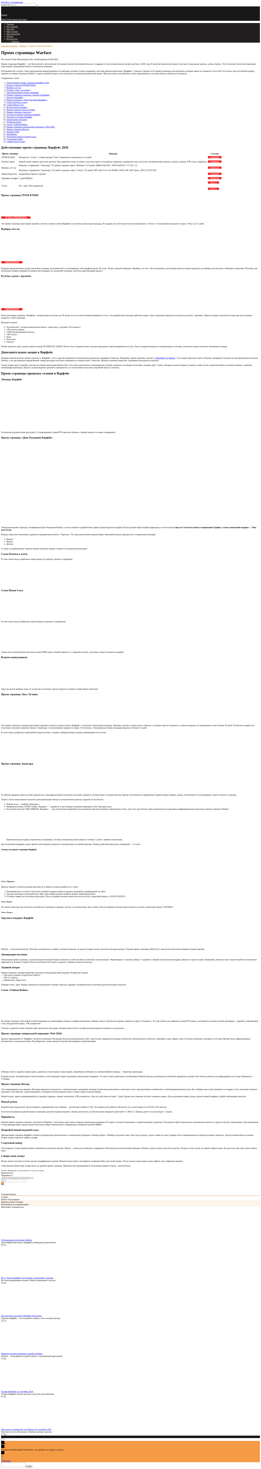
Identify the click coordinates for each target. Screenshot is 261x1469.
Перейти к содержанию (12, 2)
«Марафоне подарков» (165, 358)
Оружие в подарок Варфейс (19, 117)
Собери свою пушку (16, 141)
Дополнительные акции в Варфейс (23, 92)
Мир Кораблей (13, 34)
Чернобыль (12, 134)
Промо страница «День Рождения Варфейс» (27, 100)
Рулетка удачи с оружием (18, 90)
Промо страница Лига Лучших (21, 110)
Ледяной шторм (14, 122)
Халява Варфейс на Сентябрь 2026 (17, 1391)
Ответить (6, 1461)
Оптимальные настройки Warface (16, 1240)
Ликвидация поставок (17, 119)
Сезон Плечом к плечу (17, 102)
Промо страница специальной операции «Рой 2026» (31, 127)
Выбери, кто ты (14, 88)
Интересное (12, 39)
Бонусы (15, 41)
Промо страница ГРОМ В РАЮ (21, 85)
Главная (10, 24)
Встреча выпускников (17, 107)
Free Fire (10, 29)
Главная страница (9, 46)
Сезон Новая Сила (15, 105)
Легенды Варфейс (15, 97)
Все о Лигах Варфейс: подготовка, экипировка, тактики (27, 1278)
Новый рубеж (13, 132)
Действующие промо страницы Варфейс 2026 (28, 83)
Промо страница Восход (18, 129)
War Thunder (12, 26)
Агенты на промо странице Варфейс (24, 115)
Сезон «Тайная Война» (17, 124)
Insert (29, 1466)
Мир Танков (12, 31)
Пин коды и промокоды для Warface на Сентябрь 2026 (26, 1429)
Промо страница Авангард (19, 112)
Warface (10, 36)
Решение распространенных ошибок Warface (22, 1353)
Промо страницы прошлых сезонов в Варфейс (28, 95)
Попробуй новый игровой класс (21, 137)
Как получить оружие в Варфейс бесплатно (21, 1316)
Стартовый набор (15, 139)
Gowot (4, 15)
